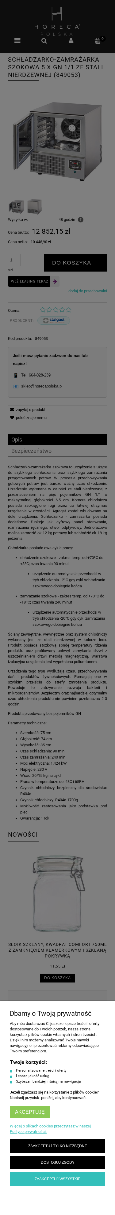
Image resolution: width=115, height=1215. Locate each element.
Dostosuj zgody (58, 1162)
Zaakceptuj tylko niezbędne (57, 1146)
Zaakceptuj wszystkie (57, 1179)
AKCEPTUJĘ (30, 1112)
